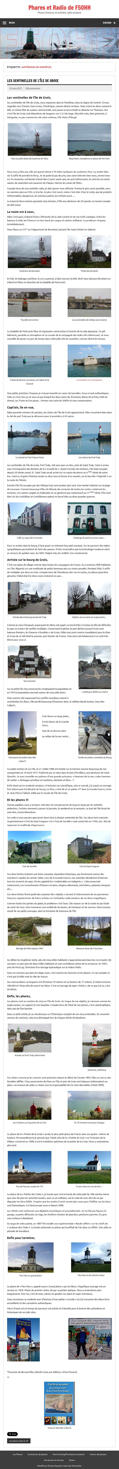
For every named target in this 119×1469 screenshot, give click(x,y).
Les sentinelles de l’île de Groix (32, 80)
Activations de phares (37, 1454)
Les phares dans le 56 (18, 1440)
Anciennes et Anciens (54, 1460)
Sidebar (107, 22)
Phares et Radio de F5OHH (59, 7)
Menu (12, 22)
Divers (72, 1460)
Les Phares (17, 1454)
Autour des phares (98, 1454)
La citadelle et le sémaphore (89, 380)
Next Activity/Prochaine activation (69, 1454)
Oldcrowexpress (32, 88)
